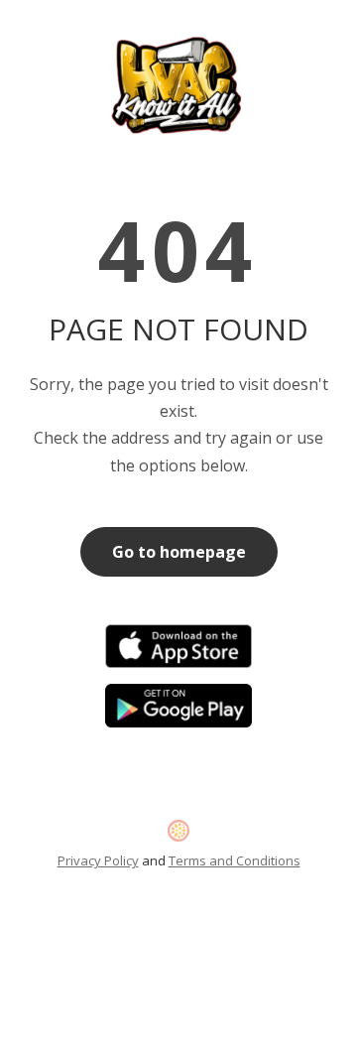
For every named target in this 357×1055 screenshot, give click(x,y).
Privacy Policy (98, 860)
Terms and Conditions (234, 860)
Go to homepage (179, 552)
